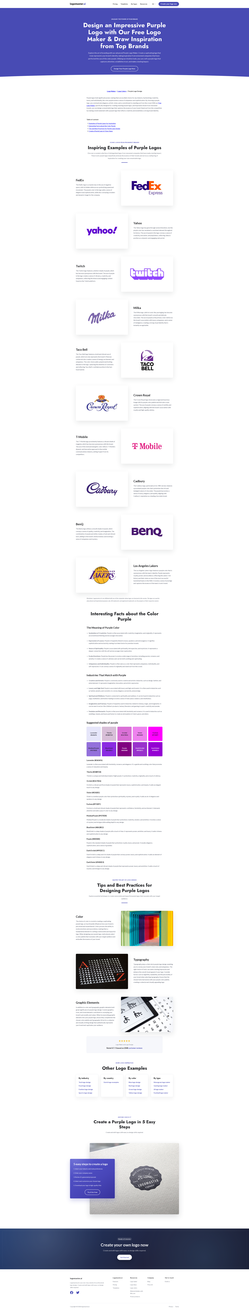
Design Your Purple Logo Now (124, 69)
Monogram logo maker (162, 1082)
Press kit (150, 1285)
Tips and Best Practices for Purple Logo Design (104, 128)
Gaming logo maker (161, 1086)
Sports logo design (85, 1093)
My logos (134, 4)
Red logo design (134, 1086)
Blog (148, 1281)
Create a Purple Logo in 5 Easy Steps (101, 131)
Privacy (171, 1306)
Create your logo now (169, 4)
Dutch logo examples (111, 1082)
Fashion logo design (86, 1089)
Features (115, 1281)
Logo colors (133, 1288)
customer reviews (135, 1048)
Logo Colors (121, 91)
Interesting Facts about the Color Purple (102, 126)
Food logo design (85, 1086)
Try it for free (92, 1192)
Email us (167, 1281)
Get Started (124, 1257)
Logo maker (133, 1281)
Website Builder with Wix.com (136, 1292)
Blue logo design (134, 1082)
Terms (177, 1306)
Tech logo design (85, 1082)
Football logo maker (161, 1093)
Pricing (115, 4)
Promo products (135, 1296)
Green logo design (135, 1089)
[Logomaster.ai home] (78, 4)
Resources (143, 4)
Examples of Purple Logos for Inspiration (102, 123)
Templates (124, 4)
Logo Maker (111, 91)
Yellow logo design (135, 1093)
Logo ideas (133, 1285)
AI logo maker (159, 1089)
